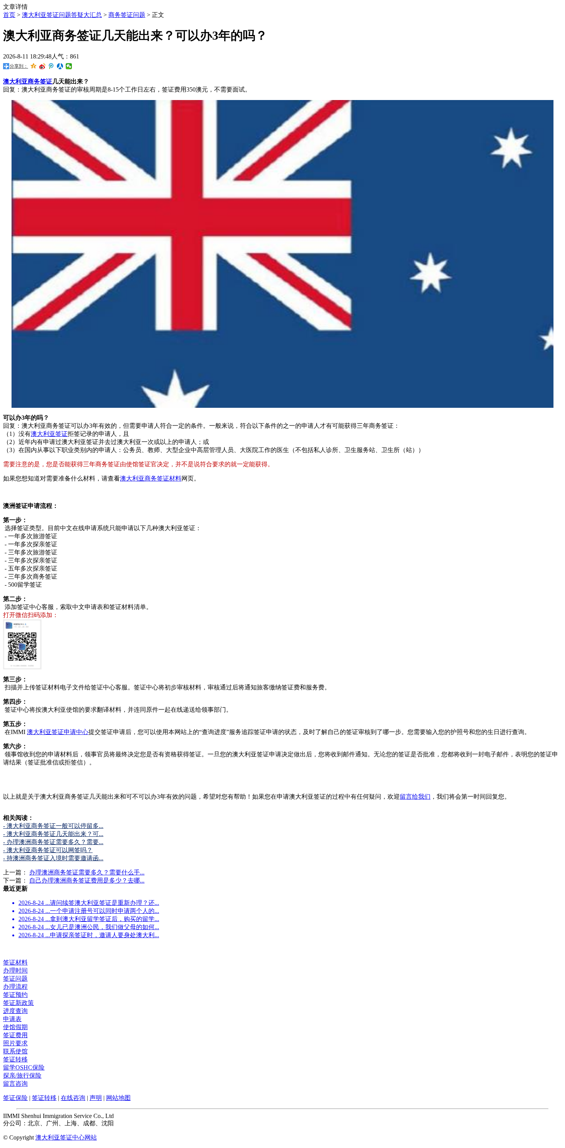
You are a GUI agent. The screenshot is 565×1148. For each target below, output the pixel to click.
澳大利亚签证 (49, 433)
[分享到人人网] (60, 66)
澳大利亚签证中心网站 (66, 1137)
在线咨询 (73, 1098)
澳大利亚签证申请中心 (57, 732)
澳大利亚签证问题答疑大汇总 (62, 15)
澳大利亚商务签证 (27, 81)
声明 (96, 1098)
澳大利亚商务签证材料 (150, 478)
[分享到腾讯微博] (51, 66)
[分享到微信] (69, 66)
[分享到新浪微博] (42, 66)
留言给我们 (415, 796)
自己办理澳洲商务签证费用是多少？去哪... (87, 880)
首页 (9, 15)
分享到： (19, 66)
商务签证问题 (126, 15)
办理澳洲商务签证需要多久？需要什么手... (87, 872)
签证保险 (15, 1098)
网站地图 (118, 1098)
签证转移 (44, 1098)
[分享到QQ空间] (33, 66)
